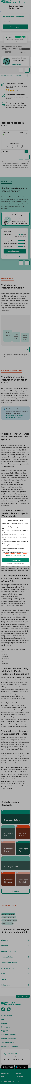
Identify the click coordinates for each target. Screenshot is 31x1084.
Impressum (9, 563)
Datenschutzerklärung (19, 563)
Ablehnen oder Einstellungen (15, 556)
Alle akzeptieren (15, 560)
